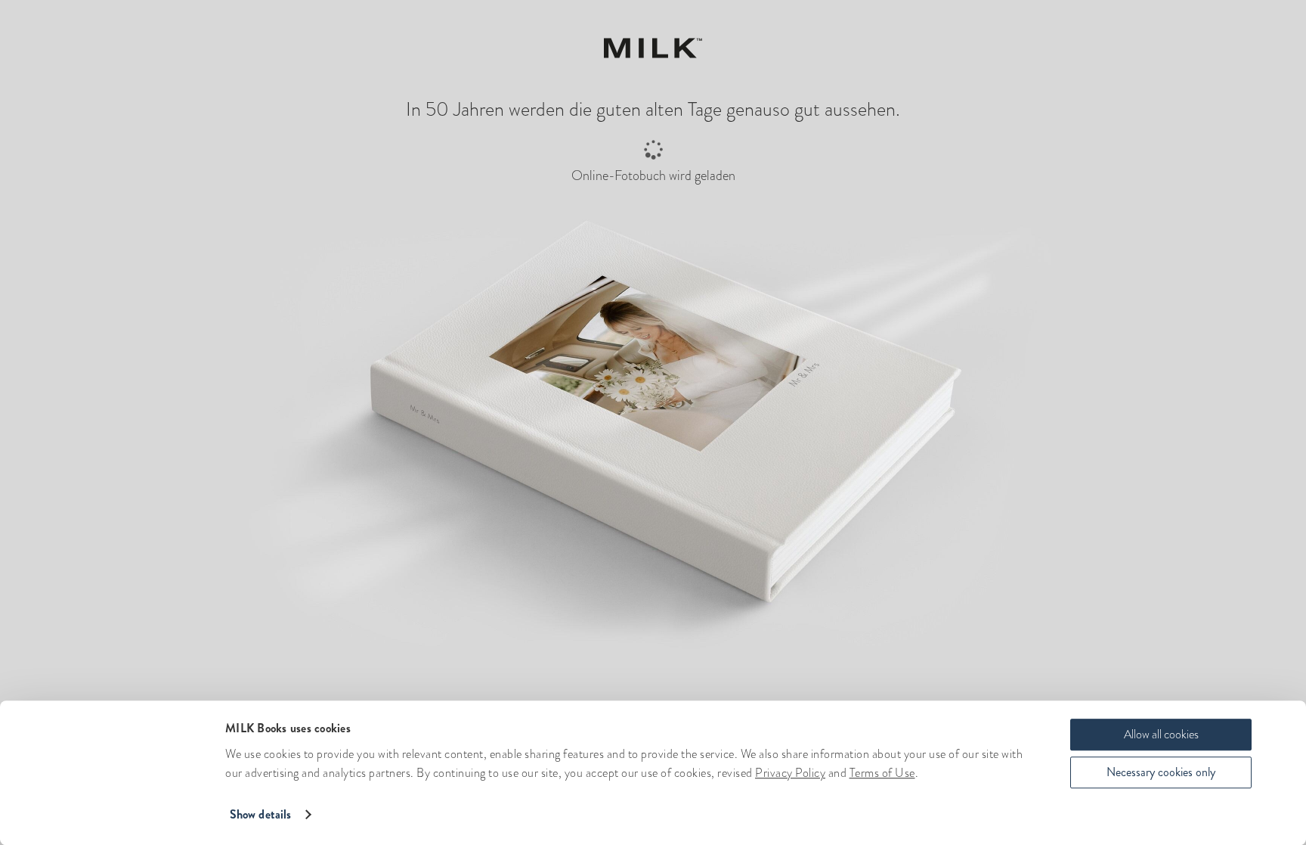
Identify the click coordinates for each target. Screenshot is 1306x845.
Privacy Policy (790, 772)
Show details (260, 814)
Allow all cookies (1161, 734)
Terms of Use (882, 772)
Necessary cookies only (1160, 772)
